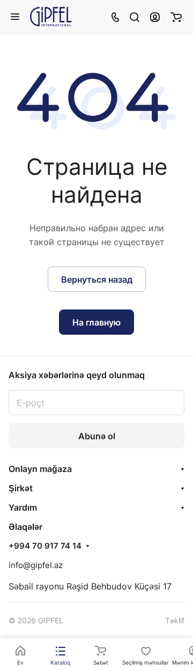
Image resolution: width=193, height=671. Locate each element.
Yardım (23, 507)
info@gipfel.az (36, 565)
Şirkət (21, 488)
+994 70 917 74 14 (45, 546)
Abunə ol (96, 436)
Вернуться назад (96, 279)
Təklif (174, 620)
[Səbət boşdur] (176, 16)
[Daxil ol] (155, 16)
